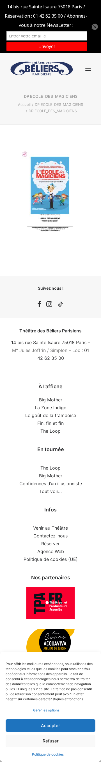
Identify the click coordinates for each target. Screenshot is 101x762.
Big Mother (50, 400)
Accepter (50, 725)
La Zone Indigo (50, 407)
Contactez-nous (50, 536)
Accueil (24, 104)
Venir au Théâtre (50, 528)
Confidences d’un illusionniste (50, 483)
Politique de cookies (48, 754)
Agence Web (50, 551)
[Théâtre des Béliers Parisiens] (41, 68)
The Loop (50, 431)
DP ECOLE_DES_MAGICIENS (59, 104)
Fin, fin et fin (50, 423)
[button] (88, 68)
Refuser (51, 741)
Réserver (50, 543)
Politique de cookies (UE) (51, 559)
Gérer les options (46, 710)
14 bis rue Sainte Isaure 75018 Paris (48, 342)
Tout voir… (50, 491)
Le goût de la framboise (50, 415)
